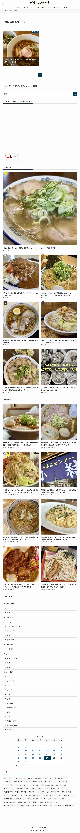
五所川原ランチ (45, 782)
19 (40, 754)
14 (54, 751)
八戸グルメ (9, 785)
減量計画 (10, 649)
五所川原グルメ (30, 782)
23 (19, 758)
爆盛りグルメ (55, 795)
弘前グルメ (61, 785)
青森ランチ (59, 799)
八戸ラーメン (33, 785)
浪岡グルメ (17, 795)
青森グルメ (46, 799)
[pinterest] (42, 828)
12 (40, 751)
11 (33, 751)
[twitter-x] (35, 828)
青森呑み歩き (11, 730)
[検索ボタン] (77, 2)
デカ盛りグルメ (19, 778)
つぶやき (9, 644)
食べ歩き (9, 672)
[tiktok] (40, 828)
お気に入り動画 (12, 658)
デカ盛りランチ (34, 778)
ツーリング (10, 631)
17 (26, 754)
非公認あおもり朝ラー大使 (14, 805)
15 (61, 751)
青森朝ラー (37, 802)
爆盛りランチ (68, 795)
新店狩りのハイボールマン (24, 792)
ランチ (9, 694)
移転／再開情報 (12, 725)
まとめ (9, 685)
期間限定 (66, 792)
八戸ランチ (20, 785)
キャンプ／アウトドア (14, 626)
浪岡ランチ (29, 795)
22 (61, 754)
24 (26, 758)
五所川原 (18, 782)
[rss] (47, 828)
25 (33, 758)
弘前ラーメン (22, 788)
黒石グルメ (31, 805)
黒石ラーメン (55, 805)
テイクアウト (11, 681)
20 (47, 754)
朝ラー (40, 792)
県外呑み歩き (11, 721)
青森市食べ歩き (24, 802)
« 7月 (16, 766)
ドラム (9, 667)
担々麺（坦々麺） (52, 788)
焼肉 (8, 716)
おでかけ (9, 617)
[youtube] (45, 828)
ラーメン (10, 690)
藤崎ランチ (20, 799)
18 (33, 754)
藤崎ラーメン (33, 799)
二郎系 (8, 782)
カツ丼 (7, 778)
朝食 (8, 712)
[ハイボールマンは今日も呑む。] (40, 2)
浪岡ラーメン (42, 795)
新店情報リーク (12, 707)
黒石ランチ (43, 805)
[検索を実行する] (75, 94)
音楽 (7, 653)
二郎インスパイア (60, 778)
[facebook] (32, 828)
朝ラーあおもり (53, 792)
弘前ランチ (9, 788)
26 (40, 758)
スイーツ (10, 676)
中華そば (47, 778)
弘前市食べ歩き (37, 788)
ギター (9, 663)
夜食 (8, 699)
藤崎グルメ (9, 799)
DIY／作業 (10, 603)
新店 (65, 788)
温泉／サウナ (11, 640)
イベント (10, 622)
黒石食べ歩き (68, 805)
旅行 (8, 635)
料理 (8, 613)
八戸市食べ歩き (47, 785)
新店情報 (10, 703)
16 (19, 754)
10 (26, 751)
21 (54, 754)
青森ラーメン (10, 802)
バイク (9, 608)
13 (47, 751)
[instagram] (37, 828)
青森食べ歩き (51, 802)
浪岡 (6, 795)
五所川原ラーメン (60, 782)
